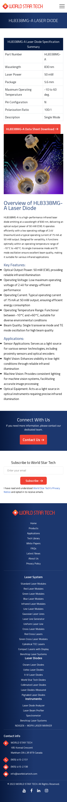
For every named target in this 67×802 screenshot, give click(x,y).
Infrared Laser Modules (33, 604)
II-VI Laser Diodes (33, 675)
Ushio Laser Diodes (33, 670)
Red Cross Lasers (33, 634)
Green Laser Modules (33, 594)
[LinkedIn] (38, 790)
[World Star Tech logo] (33, 514)
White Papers (33, 543)
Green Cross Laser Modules (33, 639)
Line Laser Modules (33, 609)
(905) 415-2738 (19, 766)
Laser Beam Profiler (33, 710)
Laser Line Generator (33, 619)
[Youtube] (24, 790)
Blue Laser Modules (33, 599)
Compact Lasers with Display (33, 649)
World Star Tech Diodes (33, 680)
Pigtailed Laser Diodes (33, 695)
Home (33, 523)
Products (33, 528)
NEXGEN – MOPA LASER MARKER (33, 725)
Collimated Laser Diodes (33, 685)
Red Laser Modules (33, 589)
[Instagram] (46, 790)
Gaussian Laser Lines (33, 614)
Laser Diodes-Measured (33, 690)
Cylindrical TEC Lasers (33, 644)
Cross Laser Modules (33, 629)
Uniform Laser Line (33, 624)
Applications (33, 533)
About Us (33, 558)
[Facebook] (31, 790)
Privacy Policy (33, 563)
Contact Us (31, 439)
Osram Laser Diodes (33, 665)
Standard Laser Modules (33, 583)
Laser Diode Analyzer (33, 705)
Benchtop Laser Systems (33, 654)
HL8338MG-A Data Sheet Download (30, 129)
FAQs (33, 548)
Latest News (33, 553)
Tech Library (33, 538)
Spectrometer (33, 715)
